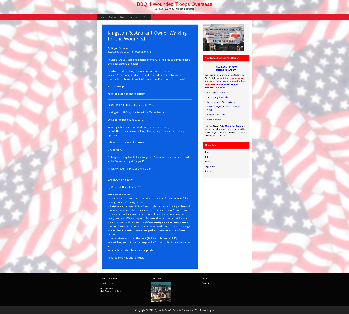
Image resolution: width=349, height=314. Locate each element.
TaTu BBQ (129, 202)
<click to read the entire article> (126, 93)
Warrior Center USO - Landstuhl (221, 102)
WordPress (200, 310)
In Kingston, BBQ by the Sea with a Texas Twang (136, 112)
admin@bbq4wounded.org (110, 291)
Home (208, 152)
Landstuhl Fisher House (217, 92)
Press (207, 161)
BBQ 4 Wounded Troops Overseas (174, 4)
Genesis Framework (183, 310)
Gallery (208, 171)
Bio (206, 157)
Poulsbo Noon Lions (216, 114)
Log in (210, 310)
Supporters (210, 166)
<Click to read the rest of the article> (129, 168)
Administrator (207, 283)
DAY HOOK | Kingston (120, 179)
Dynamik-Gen (162, 310)
